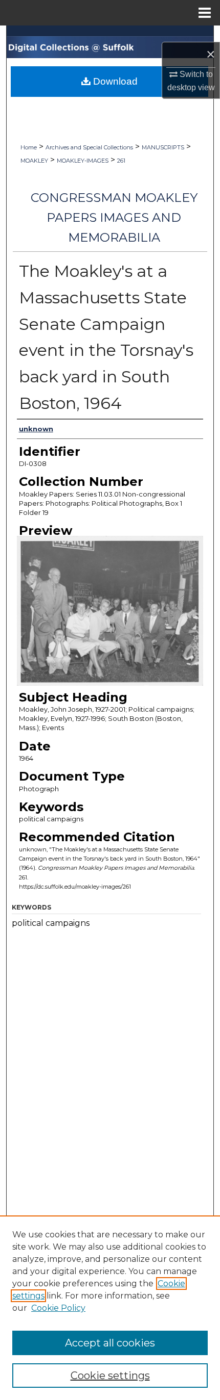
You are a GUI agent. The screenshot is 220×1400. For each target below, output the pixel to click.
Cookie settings (110, 1375)
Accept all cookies (110, 1343)
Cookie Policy (58, 1308)
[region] (110, 1307)
